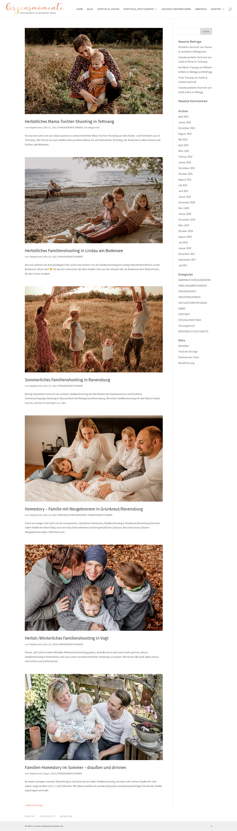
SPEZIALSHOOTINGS (189, 320)
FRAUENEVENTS (187, 291)
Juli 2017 (182, 265)
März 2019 (183, 225)
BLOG (90, 9)
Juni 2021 (183, 191)
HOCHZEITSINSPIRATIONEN (176, 9)
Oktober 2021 (185, 173)
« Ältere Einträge (34, 805)
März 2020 (183, 208)
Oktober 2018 (185, 231)
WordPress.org (186, 363)
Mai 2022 (182, 139)
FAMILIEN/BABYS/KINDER (70, 127)
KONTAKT (216, 9)
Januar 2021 (184, 196)
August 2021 (185, 179)
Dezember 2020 (186, 202)
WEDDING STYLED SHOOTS (193, 331)
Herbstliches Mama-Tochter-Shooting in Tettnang (69, 121)
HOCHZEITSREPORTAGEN (192, 302)
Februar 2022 (185, 156)
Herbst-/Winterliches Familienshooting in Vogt (67, 638)
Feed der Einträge (188, 351)
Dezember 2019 (186, 219)
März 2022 (183, 151)
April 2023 (183, 116)
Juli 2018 (182, 242)
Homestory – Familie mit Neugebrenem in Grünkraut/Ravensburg (84, 509)
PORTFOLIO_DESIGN (108, 9)
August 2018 (185, 236)
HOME (80, 9)
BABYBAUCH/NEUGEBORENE (72, 514)
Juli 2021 (182, 185)
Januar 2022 (184, 162)
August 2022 (185, 133)
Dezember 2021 (186, 168)
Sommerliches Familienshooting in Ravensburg (67, 379)
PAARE (181, 308)
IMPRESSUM (66, 816)
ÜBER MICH (201, 9)
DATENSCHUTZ (47, 816)
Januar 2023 (184, 122)
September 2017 (187, 259)
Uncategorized (92, 127)
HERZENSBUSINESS (189, 297)
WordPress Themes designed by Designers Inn (44, 826)
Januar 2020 (184, 214)
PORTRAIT (184, 314)
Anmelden (183, 345)
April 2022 (183, 145)
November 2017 (186, 254)
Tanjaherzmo (35, 127)
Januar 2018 (184, 248)
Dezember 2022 (186, 128)
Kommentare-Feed (188, 357)
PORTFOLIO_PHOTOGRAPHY (139, 9)
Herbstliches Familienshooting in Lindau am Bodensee (74, 250)
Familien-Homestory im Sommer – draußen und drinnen (75, 767)
